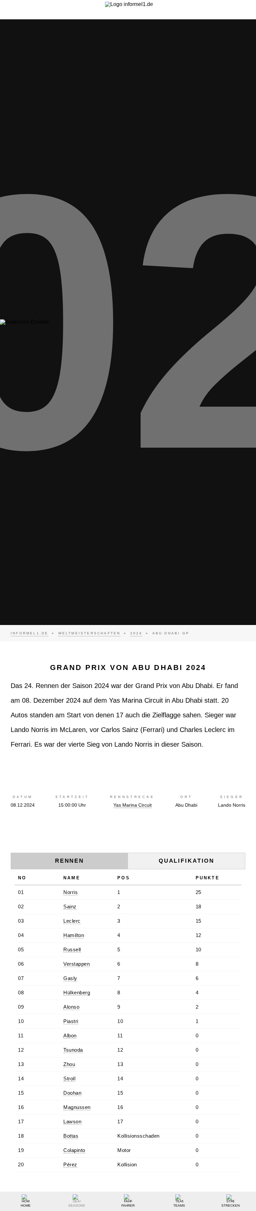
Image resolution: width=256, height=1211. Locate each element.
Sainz (70, 906)
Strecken (230, 1205)
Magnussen (77, 1107)
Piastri (70, 1021)
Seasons (76, 1205)
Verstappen (76, 964)
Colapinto (74, 1150)
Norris (70, 892)
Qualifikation (186, 861)
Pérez (70, 1164)
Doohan (72, 1093)
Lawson (72, 1121)
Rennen (69, 861)
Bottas (70, 1136)
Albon (70, 1035)
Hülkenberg (76, 992)
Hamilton (73, 935)
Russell (72, 949)
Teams (179, 1205)
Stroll (69, 1078)
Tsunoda (73, 1050)
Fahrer (128, 1205)
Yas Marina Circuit (132, 805)
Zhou (69, 1064)
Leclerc (72, 921)
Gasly (70, 978)
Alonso (71, 1007)
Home (26, 1205)
